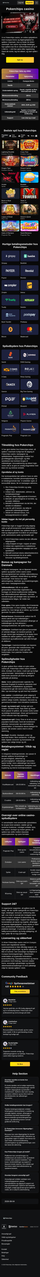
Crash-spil (23, 135)
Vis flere (20, 1064)
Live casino (14, 135)
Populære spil (5, 135)
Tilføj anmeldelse (20, 991)
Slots (32, 136)
